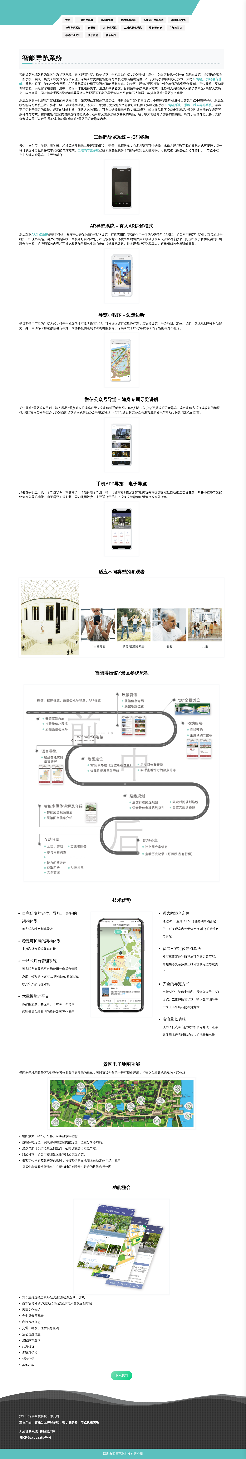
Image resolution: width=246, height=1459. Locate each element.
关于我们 (93, 35)
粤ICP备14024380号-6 (35, 1437)
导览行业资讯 (72, 35)
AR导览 (198, 79)
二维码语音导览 (182, 999)
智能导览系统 (72, 27)
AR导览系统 (109, 27)
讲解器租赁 (155, 27)
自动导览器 (107, 20)
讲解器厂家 (47, 1431)
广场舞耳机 (176, 27)
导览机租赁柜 (178, 20)
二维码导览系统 (133, 27)
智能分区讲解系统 (154, 20)
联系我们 (111, 35)
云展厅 (92, 27)
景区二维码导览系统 (198, 105)
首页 (67, 20)
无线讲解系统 (28, 1431)
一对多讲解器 (85, 20)
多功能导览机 (128, 20)
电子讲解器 (70, 1422)
